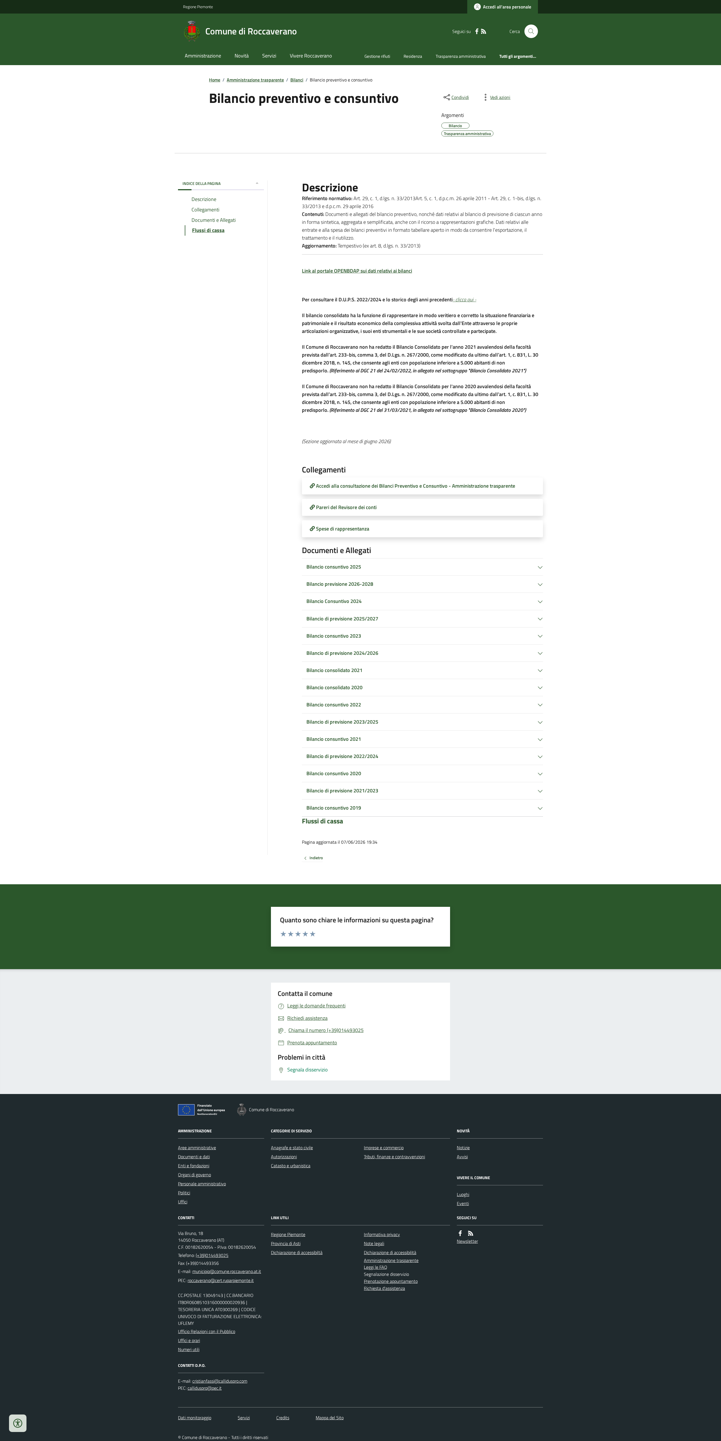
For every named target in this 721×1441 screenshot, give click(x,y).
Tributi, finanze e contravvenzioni (394, 1156)
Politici (184, 1192)
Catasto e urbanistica (290, 1165)
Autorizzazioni (284, 1156)
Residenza (413, 56)
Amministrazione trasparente (255, 79)
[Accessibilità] (17, 1423)
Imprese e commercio (384, 1147)
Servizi (269, 55)
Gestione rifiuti (377, 56)
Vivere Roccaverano (311, 55)
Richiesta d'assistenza (384, 1288)
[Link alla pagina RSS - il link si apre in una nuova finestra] (483, 31)
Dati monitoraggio (194, 1417)
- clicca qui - (464, 299)
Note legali (374, 1243)
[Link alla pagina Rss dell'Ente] (470, 1233)
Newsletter (467, 1241)
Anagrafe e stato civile (292, 1147)
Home (214, 79)
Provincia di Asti (286, 1243)
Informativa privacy (382, 1234)
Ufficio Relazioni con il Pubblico (206, 1331)
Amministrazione (203, 55)
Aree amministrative (197, 1147)
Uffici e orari (189, 1340)
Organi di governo (194, 1174)
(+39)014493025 (212, 1255)
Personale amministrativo (202, 1183)
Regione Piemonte (198, 7)
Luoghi (463, 1194)
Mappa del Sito (330, 1417)
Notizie (463, 1147)
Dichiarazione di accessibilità (390, 1252)
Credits (282, 1417)
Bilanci (296, 79)
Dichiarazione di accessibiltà (296, 1252)
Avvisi (462, 1156)
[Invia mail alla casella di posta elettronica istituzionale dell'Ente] (226, 1271)
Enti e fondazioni (193, 1165)
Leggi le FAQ (375, 1267)
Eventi (463, 1203)
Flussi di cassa (322, 821)
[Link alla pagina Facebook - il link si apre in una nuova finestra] (476, 31)
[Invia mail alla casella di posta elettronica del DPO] (219, 1381)
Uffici (182, 1201)
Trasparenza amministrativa (461, 56)
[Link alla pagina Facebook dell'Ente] (460, 1233)
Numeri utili (188, 1349)
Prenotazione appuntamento (391, 1281)
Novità (242, 55)
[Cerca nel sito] (529, 31)
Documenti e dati (194, 1156)
